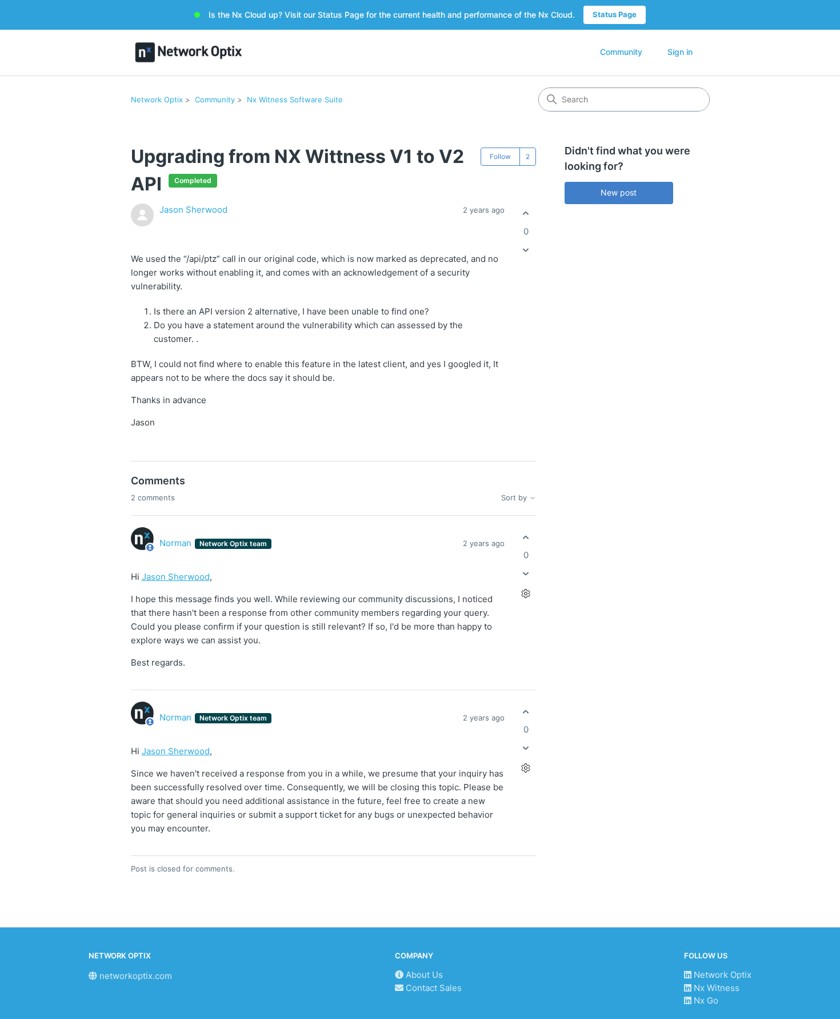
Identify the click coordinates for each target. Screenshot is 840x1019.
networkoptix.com (134, 975)
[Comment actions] (526, 594)
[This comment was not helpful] (526, 574)
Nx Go (704, 1000)
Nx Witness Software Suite (295, 99)
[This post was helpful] (526, 214)
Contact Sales (432, 987)
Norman (176, 543)
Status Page (615, 14)
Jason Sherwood (193, 209)
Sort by (515, 497)
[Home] (189, 52)
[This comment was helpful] (526, 537)
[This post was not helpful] (526, 250)
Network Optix (157, 99)
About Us (423, 974)
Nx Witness (715, 987)
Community (621, 52)
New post (619, 192)
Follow (500, 156)
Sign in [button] (680, 52)
